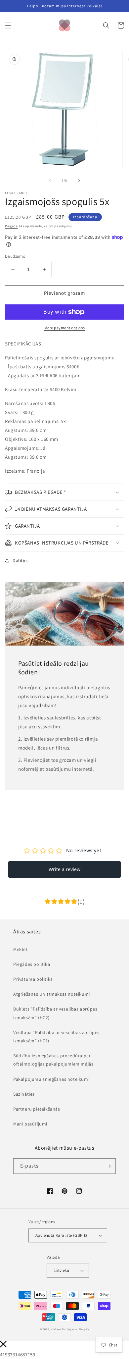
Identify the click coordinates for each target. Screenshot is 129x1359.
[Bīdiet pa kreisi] (50, 180)
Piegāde (11, 226)
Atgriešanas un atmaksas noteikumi (51, 994)
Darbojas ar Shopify (75, 1329)
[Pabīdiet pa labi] (79, 180)
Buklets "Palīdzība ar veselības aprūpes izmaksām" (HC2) (55, 1013)
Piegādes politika (31, 964)
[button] (8, 25)
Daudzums (15, 256)
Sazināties (24, 1094)
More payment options (64, 327)
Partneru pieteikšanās (36, 1109)
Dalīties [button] (21, 560)
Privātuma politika (33, 979)
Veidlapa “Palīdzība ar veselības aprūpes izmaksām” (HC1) (56, 1036)
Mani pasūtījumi (30, 1124)
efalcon (56, 1329)
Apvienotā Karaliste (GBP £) (61, 1235)
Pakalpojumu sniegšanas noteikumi (51, 1079)
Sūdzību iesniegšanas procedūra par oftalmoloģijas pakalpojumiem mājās (53, 1060)
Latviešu (61, 1270)
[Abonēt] (108, 1166)
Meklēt (20, 949)
